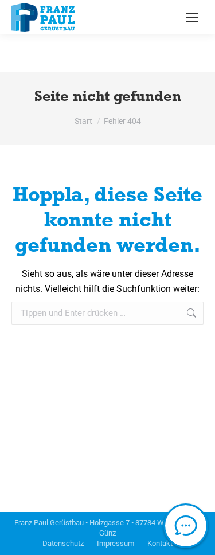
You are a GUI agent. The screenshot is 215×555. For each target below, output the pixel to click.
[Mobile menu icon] (192, 17)
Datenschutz (63, 543)
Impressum (115, 543)
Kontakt (160, 543)
